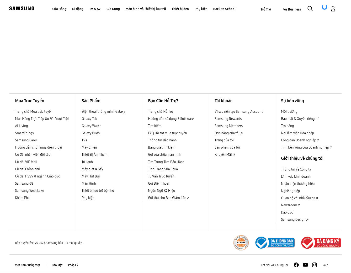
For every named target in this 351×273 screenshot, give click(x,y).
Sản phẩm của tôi (227, 147)
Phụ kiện (88, 197)
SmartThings (24, 133)
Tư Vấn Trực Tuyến (161, 176)
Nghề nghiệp (290, 190)
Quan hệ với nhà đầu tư (298, 198)
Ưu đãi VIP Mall (26, 162)
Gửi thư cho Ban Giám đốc (167, 197)
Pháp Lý (73, 265)
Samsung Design (293, 219)
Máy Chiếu (89, 147)
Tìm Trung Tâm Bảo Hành (166, 162)
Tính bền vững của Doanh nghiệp (305, 147)
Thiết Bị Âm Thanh (95, 154)
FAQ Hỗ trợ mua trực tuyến (167, 133)
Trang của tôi (224, 140)
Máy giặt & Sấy (92, 169)
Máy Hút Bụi (91, 176)
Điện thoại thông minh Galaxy (103, 111)
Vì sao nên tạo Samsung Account (239, 111)
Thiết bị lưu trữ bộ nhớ (98, 190)
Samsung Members (229, 125)
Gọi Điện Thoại (158, 183)
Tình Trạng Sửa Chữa (163, 169)
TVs (84, 140)
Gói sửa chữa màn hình (164, 154)
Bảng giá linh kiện (161, 147)
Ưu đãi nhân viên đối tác (32, 154)
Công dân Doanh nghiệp (299, 140)
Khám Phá (22, 197)
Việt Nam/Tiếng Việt (27, 265)
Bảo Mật (57, 265)
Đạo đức (287, 212)
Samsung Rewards (228, 118)
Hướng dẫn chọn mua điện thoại (38, 147)
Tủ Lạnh (87, 162)
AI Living (21, 125)
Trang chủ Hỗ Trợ (160, 111)
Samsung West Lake (29, 190)
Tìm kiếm (154, 125)
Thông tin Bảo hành (162, 140)
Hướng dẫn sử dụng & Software (171, 118)
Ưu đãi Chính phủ (27, 169)
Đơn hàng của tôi (227, 133)
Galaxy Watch (91, 125)
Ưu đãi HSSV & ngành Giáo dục (37, 176)
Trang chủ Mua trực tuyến (34, 111)
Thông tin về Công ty (296, 169)
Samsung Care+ (26, 140)
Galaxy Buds (91, 133)
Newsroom (289, 205)
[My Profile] (333, 9)
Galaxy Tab (89, 118)
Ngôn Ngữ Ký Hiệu (161, 190)
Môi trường (289, 111)
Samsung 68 (24, 183)
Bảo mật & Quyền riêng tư (300, 118)
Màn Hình (89, 183)
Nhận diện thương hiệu (298, 183)
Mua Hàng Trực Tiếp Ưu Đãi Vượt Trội (42, 118)
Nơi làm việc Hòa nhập (297, 133)
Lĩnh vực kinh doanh (296, 176)
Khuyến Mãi (224, 154)
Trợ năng (287, 125)
